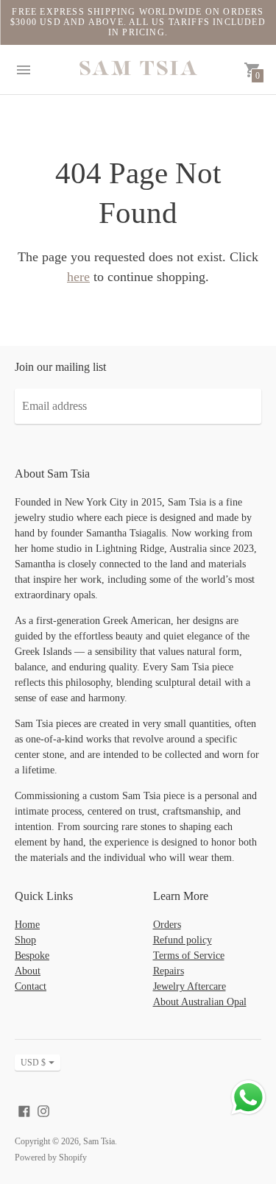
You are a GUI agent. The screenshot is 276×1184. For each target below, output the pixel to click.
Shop (25, 940)
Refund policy (182, 940)
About (27, 970)
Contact (30, 986)
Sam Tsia (99, 1141)
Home (27, 924)
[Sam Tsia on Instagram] (43, 1109)
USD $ (33, 1062)
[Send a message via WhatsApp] (248, 1097)
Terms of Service (188, 955)
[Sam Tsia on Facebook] (24, 1109)
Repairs (168, 970)
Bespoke (32, 955)
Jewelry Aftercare (189, 986)
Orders (167, 924)
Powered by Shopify (51, 1157)
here (78, 276)
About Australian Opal (200, 1001)
